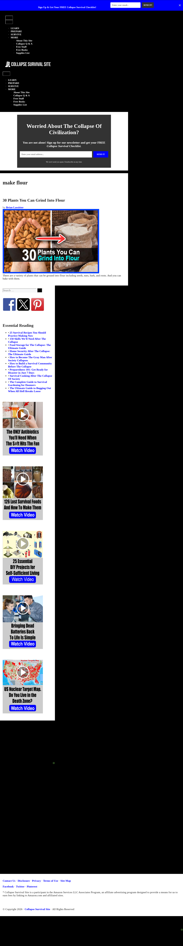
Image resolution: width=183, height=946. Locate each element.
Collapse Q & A (24, 43)
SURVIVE (16, 34)
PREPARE (16, 31)
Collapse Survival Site (37, 909)
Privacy (36, 880)
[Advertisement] (91, 922)
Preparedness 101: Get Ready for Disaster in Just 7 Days (28, 371)
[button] (7, 14)
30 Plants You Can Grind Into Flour (34, 200)
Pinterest (32, 886)
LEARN (15, 28)
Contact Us (9, 880)
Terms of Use (50, 880)
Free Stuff (21, 46)
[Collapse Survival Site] (27, 70)
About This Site (24, 40)
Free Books (22, 50)
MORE (14, 37)
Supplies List (22, 53)
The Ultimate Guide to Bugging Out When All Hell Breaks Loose (29, 390)
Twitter (20, 886)
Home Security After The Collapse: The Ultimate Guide (29, 353)
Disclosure (24, 880)
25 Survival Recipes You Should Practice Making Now (27, 334)
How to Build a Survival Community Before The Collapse (30, 365)
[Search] (39, 290)
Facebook (8, 886)
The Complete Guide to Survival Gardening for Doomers (27, 383)
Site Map (65, 880)
